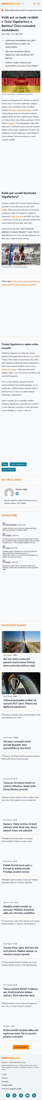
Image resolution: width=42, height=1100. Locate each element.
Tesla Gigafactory (18, 464)
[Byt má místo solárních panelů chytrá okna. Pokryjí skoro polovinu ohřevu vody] (21, 642)
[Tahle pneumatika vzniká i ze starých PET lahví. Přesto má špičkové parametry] (21, 683)
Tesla (32, 356)
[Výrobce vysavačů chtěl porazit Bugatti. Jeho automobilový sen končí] (21, 724)
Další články (21, 1047)
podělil (4, 210)
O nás (4, 1074)
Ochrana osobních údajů (12, 1089)
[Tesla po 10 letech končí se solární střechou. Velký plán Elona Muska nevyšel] (21, 766)
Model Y (11, 123)
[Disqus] (21, 546)
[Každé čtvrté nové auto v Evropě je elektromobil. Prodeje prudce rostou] (21, 848)
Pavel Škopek (7, 655)
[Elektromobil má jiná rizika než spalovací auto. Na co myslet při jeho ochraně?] (21, 1013)
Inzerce (5, 1078)
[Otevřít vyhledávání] (34, 3)
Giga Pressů (16, 216)
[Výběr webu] (22, 3)
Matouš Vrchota (8, 903)
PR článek (6, 1026)
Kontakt (5, 1081)
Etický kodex (7, 1085)
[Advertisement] (21, 165)
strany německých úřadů (21, 110)
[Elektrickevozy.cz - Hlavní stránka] (11, 3)
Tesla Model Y (8, 469)
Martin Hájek (6, 34)
